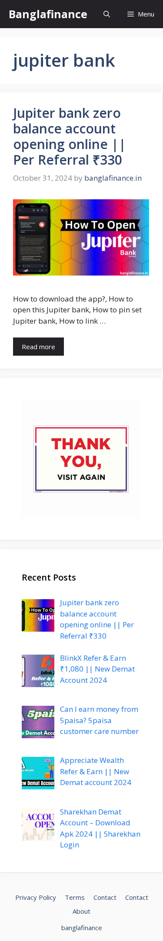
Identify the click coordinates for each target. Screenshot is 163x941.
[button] (107, 14)
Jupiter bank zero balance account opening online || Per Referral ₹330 (69, 136)
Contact (104, 897)
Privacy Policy (35, 897)
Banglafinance (48, 13)
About (81, 911)
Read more (38, 346)
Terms (75, 897)
